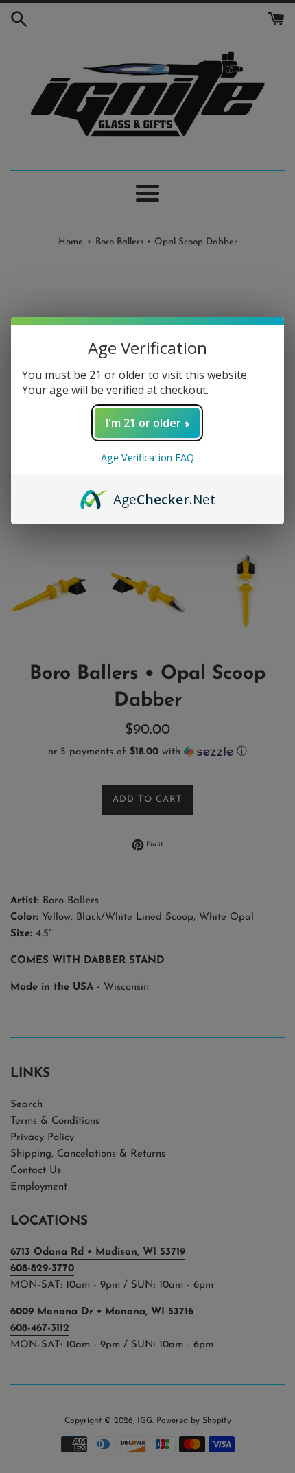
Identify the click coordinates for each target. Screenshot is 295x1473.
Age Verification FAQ (147, 457)
